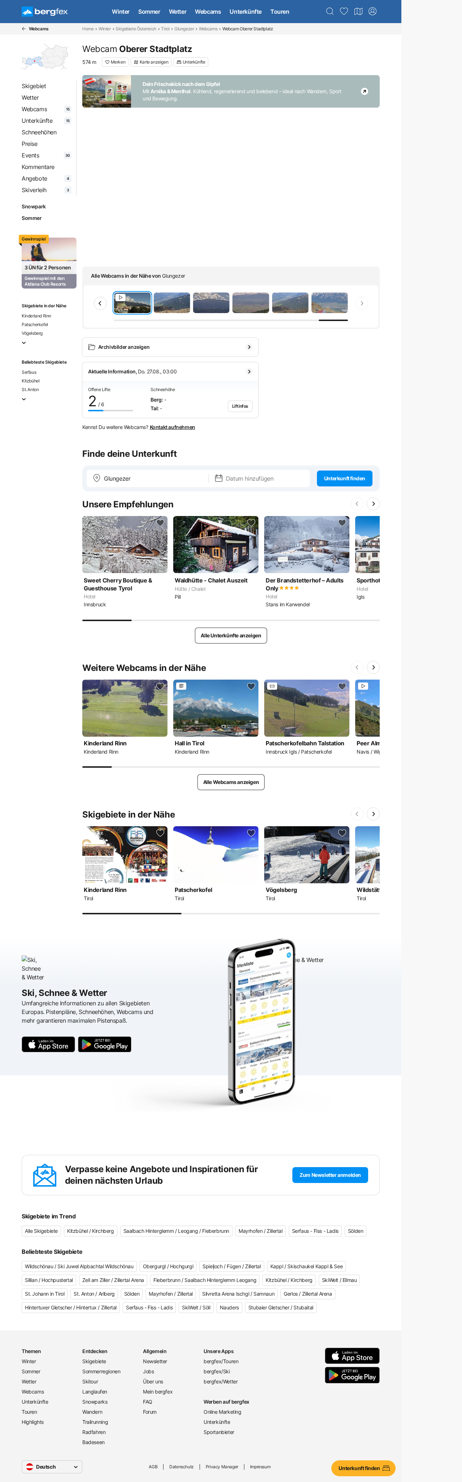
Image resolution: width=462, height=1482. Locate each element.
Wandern (92, 1412)
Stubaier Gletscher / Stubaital (280, 1307)
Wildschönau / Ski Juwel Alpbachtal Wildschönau (79, 1266)
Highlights (33, 1422)
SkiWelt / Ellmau (339, 1280)
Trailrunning (95, 1422)
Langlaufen (94, 1391)
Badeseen (93, 1442)
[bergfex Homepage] (45, 11)
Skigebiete (94, 1361)
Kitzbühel (30, 381)
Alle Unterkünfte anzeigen (231, 635)
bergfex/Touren (221, 1361)
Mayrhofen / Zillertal (261, 1231)
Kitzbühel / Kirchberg (90, 1231)
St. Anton (30, 389)
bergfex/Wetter (220, 1381)
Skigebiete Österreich (136, 28)
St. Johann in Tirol (44, 1294)
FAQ (147, 1402)
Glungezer (184, 28)
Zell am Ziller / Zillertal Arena (113, 1280)
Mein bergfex (158, 1391)
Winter (121, 11)
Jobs (148, 1371)
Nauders (229, 1307)
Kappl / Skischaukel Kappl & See (306, 1266)
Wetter (178, 11)
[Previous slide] (100, 303)
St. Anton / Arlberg (94, 1294)
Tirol (165, 28)
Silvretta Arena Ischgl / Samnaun (238, 1294)
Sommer (149, 11)
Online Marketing (222, 1412)
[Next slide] (361, 303)
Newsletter (155, 1361)
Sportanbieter (219, 1432)
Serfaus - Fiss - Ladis (315, 1231)
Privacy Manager (222, 1466)
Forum (150, 1412)
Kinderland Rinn (36, 315)
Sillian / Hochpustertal (49, 1280)
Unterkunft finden (344, 478)
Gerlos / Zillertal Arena (308, 1294)
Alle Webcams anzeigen (231, 782)
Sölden (355, 1231)
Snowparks (94, 1402)
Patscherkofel (35, 324)
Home (87, 28)
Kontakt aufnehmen (172, 427)
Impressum (260, 1466)
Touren (279, 11)
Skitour (90, 1381)
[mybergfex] (372, 11)
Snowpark (34, 206)
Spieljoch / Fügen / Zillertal (231, 1266)
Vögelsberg (32, 333)
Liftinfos (240, 406)
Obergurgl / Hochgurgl (168, 1266)
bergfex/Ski (217, 1371)
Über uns (153, 1381)
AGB (153, 1466)
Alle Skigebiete (41, 1231)
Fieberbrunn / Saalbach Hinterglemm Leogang (204, 1280)
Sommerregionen (101, 1371)
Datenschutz (181, 1466)
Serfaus (29, 372)
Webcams (208, 11)
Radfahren (93, 1432)
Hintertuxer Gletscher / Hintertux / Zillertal (71, 1307)
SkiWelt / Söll (196, 1307)
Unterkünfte (246, 11)
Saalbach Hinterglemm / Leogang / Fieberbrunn (176, 1231)
